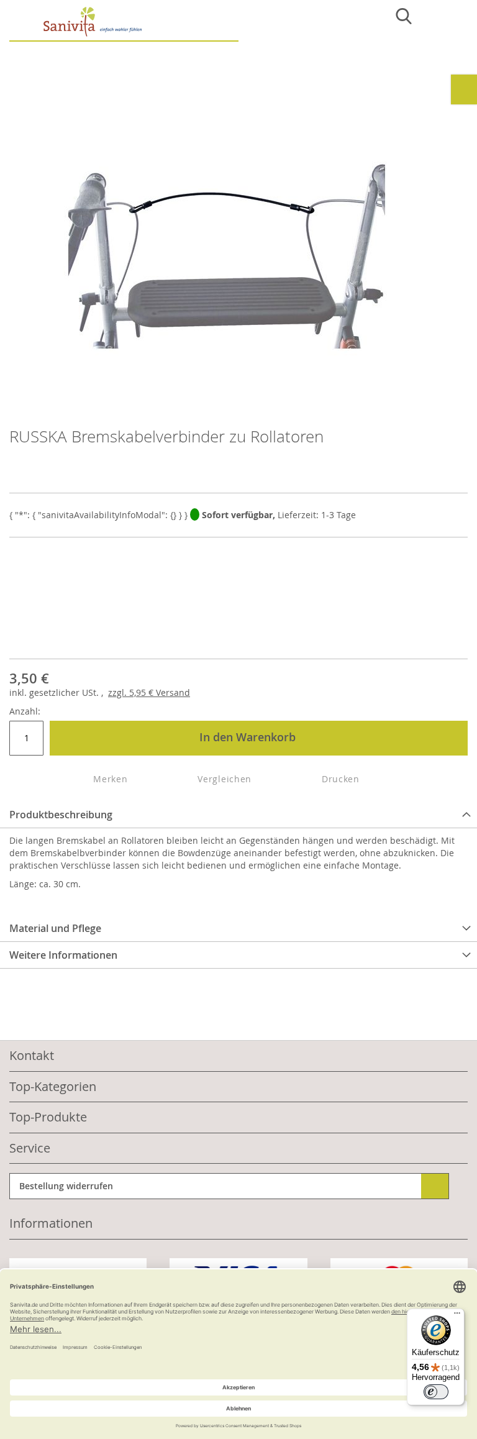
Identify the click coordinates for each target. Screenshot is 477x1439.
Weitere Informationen (63, 955)
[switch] (436, 1391)
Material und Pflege (55, 928)
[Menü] (457, 1316)
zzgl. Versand (149, 692)
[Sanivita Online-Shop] (123, 24)
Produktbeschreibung (60, 814)
